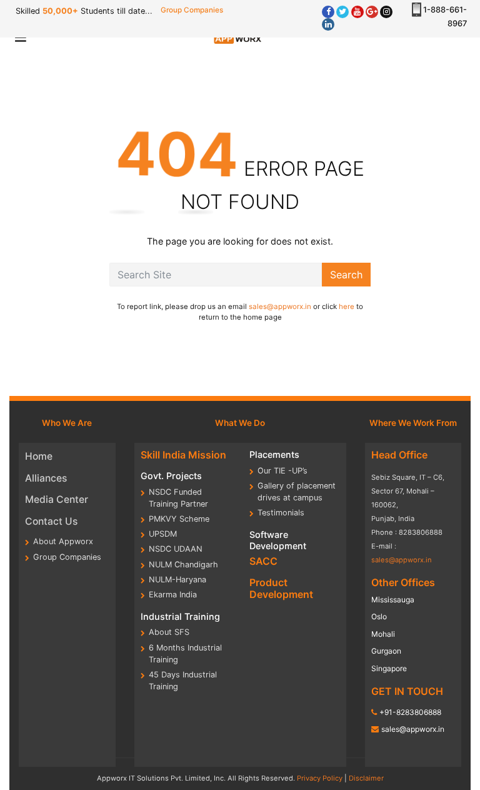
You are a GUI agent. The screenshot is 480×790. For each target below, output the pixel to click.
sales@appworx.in (280, 306)
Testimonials (281, 512)
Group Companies (192, 10)
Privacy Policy (319, 778)
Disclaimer (366, 778)
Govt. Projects (171, 475)
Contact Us (51, 521)
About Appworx (63, 541)
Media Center (56, 499)
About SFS (169, 632)
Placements (274, 454)
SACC (263, 561)
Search (346, 274)
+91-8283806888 (410, 712)
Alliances (46, 478)
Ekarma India (173, 594)
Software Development (277, 539)
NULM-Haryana (177, 579)
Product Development (281, 588)
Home (38, 456)
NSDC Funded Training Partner (178, 498)
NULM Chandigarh (183, 564)
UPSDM (163, 534)
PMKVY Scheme (179, 519)
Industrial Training (180, 616)
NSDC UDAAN (175, 549)
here (346, 306)
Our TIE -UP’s (283, 470)
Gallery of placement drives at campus (297, 491)
